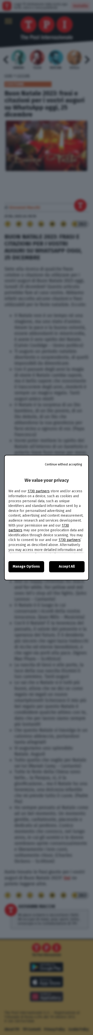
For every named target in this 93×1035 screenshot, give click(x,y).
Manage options (26, 566)
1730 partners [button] (39, 491)
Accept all (67, 566)
